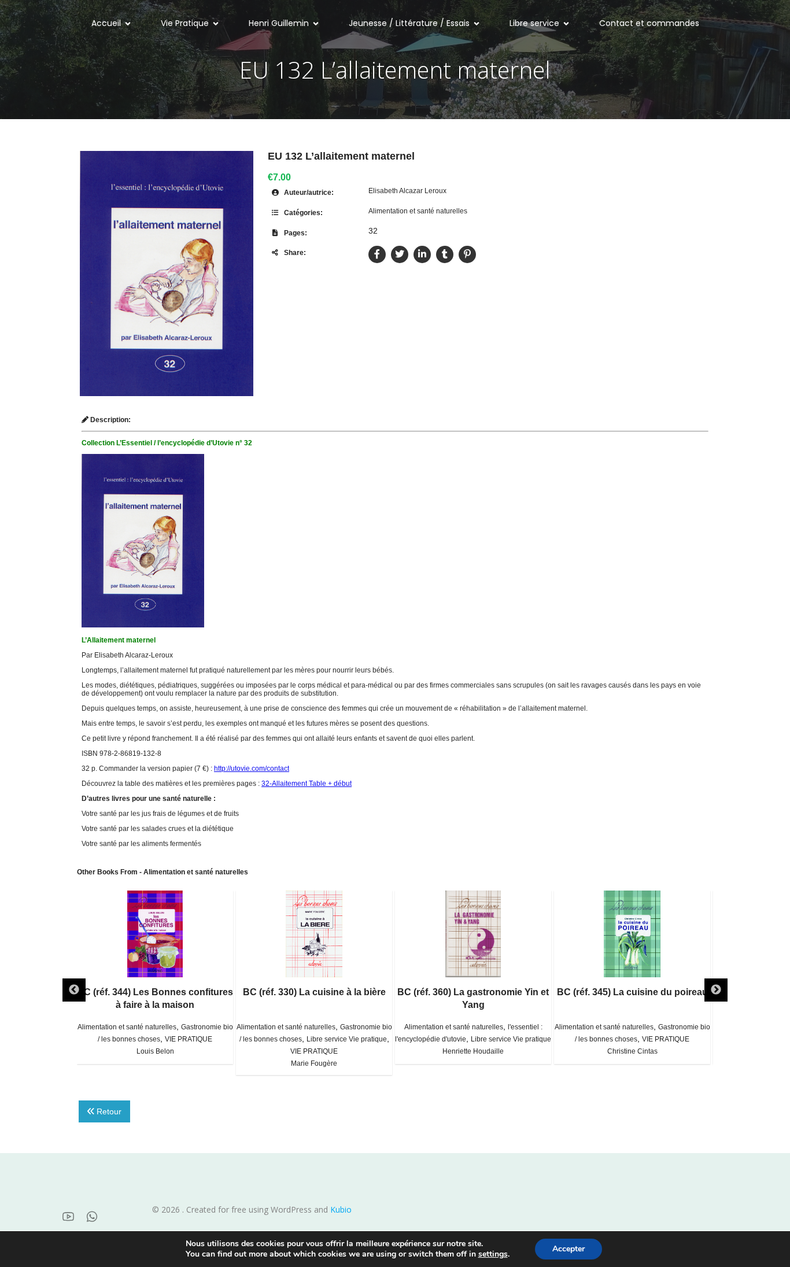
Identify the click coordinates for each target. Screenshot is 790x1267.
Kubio (341, 1209)
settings (493, 1254)
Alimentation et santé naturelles (417, 211)
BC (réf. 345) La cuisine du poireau (632, 992)
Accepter (568, 1248)
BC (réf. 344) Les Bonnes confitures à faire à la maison (155, 998)
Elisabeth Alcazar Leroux (407, 191)
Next (716, 990)
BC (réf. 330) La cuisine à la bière (314, 992)
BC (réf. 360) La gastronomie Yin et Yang (473, 998)
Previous (74, 990)
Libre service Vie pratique (347, 1039)
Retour (107, 1111)
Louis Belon (155, 1051)
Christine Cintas (632, 1051)
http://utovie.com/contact (251, 768)
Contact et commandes (649, 23)
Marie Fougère (314, 1063)
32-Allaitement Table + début (306, 784)
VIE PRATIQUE (188, 1039)
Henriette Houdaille (473, 1051)
